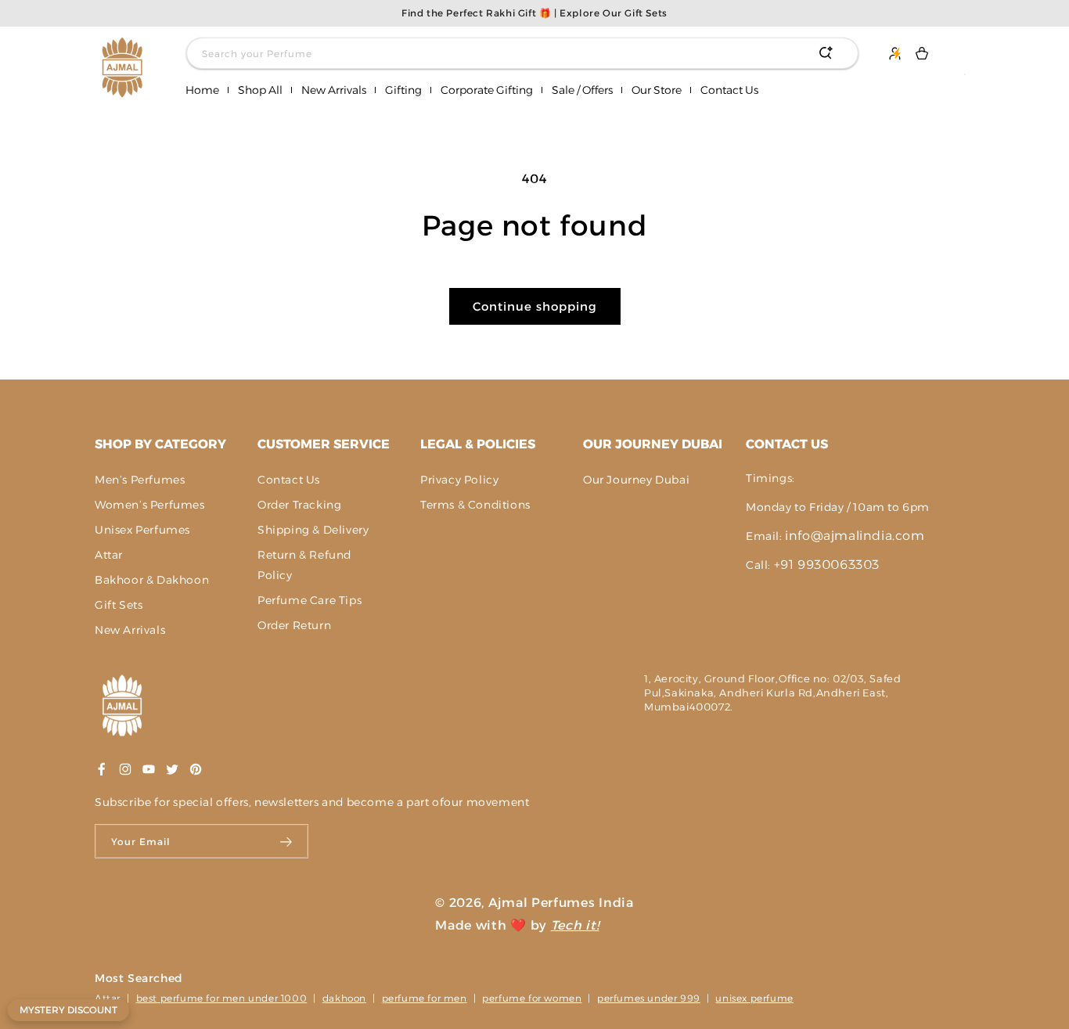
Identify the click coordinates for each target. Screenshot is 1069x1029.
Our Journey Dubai (652, 444)
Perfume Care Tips (309, 600)
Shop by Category (160, 444)
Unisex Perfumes (142, 530)
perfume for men (424, 998)
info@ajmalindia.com (854, 535)
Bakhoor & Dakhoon (152, 580)
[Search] (825, 53)
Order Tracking (299, 505)
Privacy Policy (459, 480)
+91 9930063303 (827, 564)
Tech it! (575, 925)
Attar (109, 555)
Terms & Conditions (475, 505)
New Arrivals (130, 630)
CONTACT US (787, 444)
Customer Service (323, 444)
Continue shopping (535, 306)
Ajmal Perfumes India (561, 902)
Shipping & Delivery (313, 530)
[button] (260, 90)
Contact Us (288, 480)
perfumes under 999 (648, 998)
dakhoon (344, 998)
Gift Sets (118, 605)
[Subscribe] (286, 841)
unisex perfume (754, 998)
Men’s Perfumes (140, 480)
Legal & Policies (477, 444)
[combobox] (522, 53)
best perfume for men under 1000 (222, 998)
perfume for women (531, 998)
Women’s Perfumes (150, 505)
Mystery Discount (68, 1010)
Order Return (294, 625)
